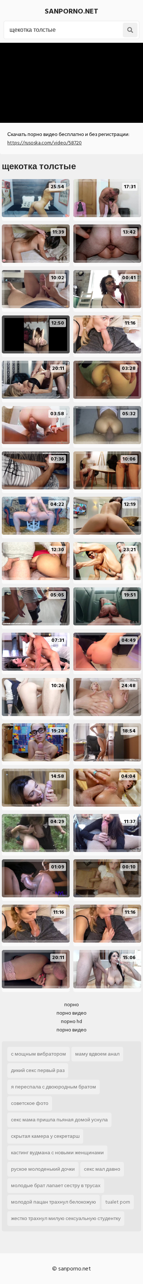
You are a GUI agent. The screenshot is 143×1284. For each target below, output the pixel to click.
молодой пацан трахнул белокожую (53, 1202)
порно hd (71, 1021)
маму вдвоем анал (97, 1054)
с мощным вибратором (38, 1054)
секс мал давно (102, 1169)
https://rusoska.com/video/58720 (44, 143)
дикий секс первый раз (38, 1070)
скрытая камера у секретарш (45, 1136)
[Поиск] (130, 30)
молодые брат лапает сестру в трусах (55, 1185)
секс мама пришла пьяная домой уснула (59, 1120)
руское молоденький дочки (43, 1169)
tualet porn (117, 1202)
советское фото (29, 1103)
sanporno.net (71, 11)
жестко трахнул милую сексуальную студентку (66, 1218)
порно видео (71, 1013)
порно (71, 1004)
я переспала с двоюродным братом (53, 1087)
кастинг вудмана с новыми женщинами (57, 1152)
